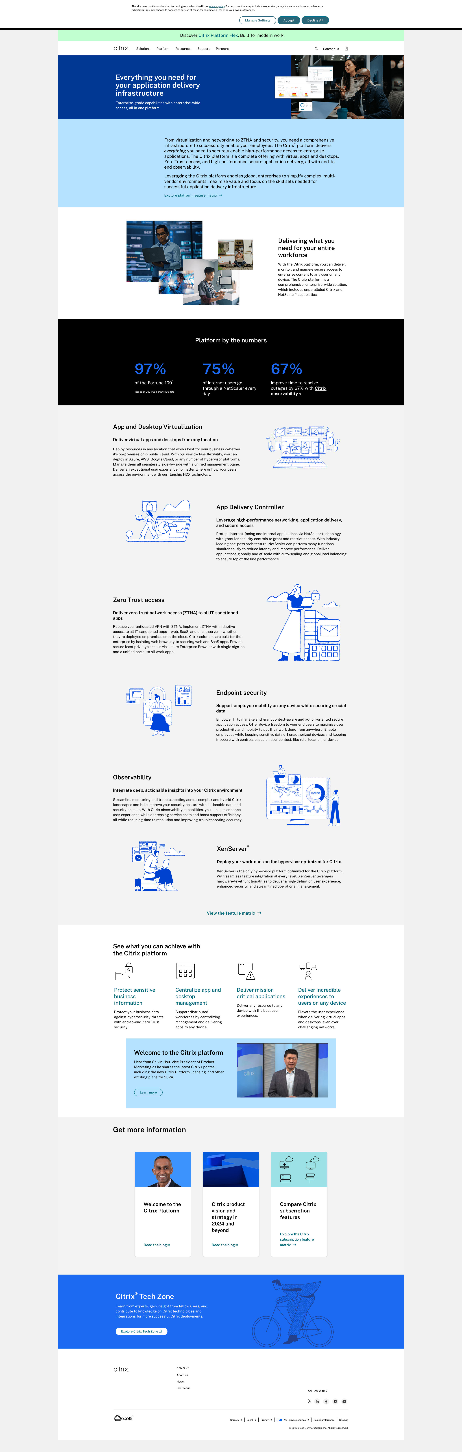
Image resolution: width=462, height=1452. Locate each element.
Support (203, 49)
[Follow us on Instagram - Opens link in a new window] (335, 1401)
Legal (250, 1420)
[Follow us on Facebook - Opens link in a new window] (326, 1401)
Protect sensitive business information (134, 996)
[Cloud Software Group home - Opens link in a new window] (123, 1419)
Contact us (331, 49)
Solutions (143, 49)
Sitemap (343, 1420)
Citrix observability (298, 391)
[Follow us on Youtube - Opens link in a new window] (344, 1401)
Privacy (265, 1420)
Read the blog (155, 1245)
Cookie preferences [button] (324, 1420)
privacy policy (217, 6)
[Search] (316, 48)
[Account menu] (346, 49)
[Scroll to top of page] (452, 1441)
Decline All (315, 20)
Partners (222, 49)
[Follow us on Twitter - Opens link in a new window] (310, 1401)
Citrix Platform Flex (218, 35)
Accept (288, 20)
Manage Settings (257, 20)
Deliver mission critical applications (261, 993)
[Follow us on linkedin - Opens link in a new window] (317, 1401)
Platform (162, 49)
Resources (183, 49)
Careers (234, 1420)
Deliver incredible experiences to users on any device (322, 996)
